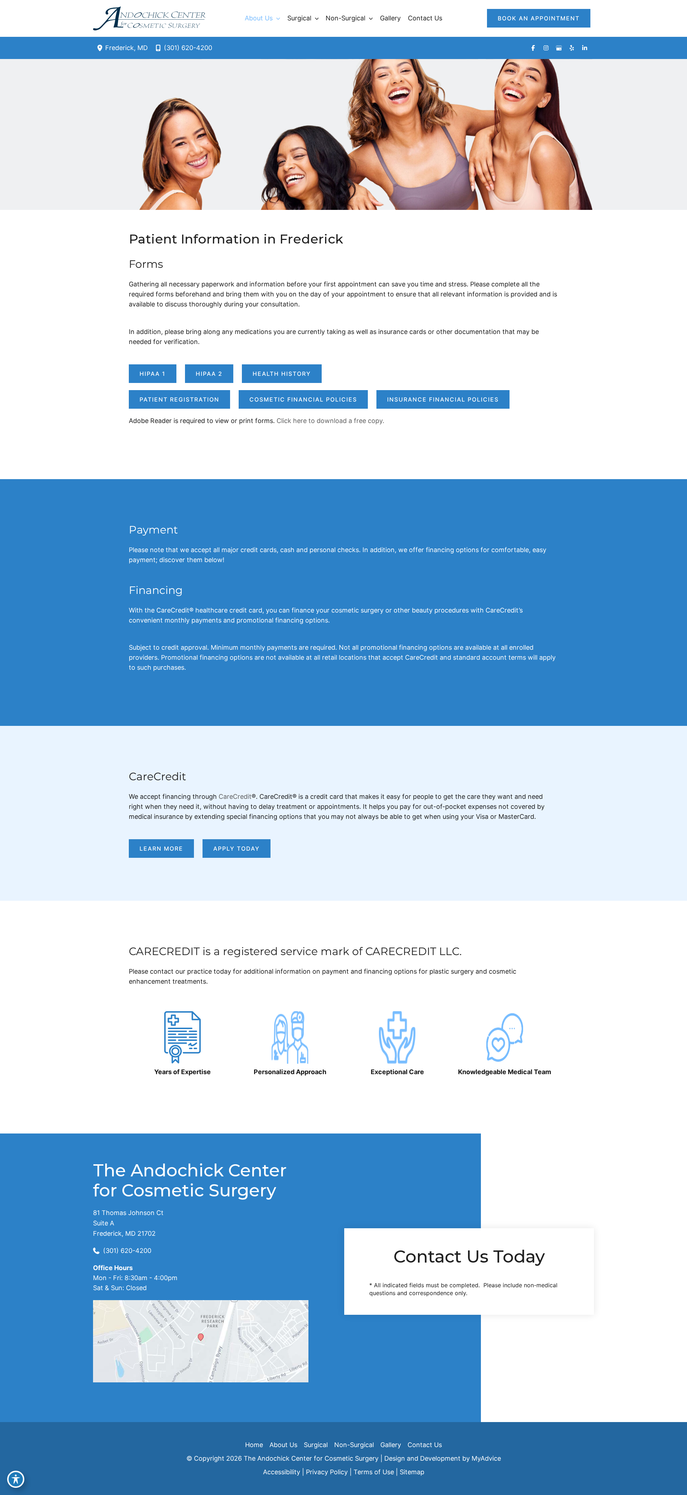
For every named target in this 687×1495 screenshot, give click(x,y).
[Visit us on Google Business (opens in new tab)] (559, 48)
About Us (283, 1445)
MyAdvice (486, 1458)
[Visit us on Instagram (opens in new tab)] (546, 48)
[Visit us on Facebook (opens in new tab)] (533, 48)
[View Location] (101, 48)
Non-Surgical (354, 1445)
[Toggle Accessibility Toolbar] (15, 1479)
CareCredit (235, 796)
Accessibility (281, 1472)
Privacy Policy (327, 1472)
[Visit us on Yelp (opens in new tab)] (572, 48)
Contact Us (425, 1445)
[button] (276, 18)
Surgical (316, 1445)
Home (254, 1445)
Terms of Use (374, 1472)
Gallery (390, 1445)
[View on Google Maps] (200, 1340)
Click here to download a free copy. (330, 420)
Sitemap (412, 1472)
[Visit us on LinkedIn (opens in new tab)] (584, 48)
